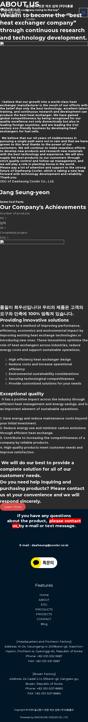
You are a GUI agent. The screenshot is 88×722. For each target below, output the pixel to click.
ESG (44, 604)
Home (44, 595)
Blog (44, 624)
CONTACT (44, 619)
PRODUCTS (44, 609)
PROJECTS (44, 614)
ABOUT (44, 599)
